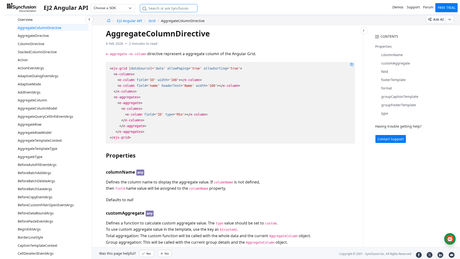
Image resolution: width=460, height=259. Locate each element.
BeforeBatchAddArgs (34, 173)
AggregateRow (29, 124)
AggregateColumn (32, 100)
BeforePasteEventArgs (35, 221)
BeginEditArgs (29, 229)
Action (23, 60)
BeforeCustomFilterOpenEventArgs (46, 205)
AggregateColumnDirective (39, 27)
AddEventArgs (29, 92)
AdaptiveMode (29, 84)
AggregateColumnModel (37, 108)
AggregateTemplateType (37, 148)
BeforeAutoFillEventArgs (37, 164)
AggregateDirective (33, 35)
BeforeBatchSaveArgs (35, 189)
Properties (383, 46)
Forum (428, 7)
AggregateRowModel (35, 132)
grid (152, 20)
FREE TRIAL (446, 7)
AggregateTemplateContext (40, 140)
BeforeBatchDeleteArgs (36, 181)
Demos (397, 7)
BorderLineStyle (30, 237)
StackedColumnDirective (37, 52)
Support (413, 7)
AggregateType (30, 156)
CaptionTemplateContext (37, 245)
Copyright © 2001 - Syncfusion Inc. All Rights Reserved (375, 254)
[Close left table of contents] (89, 19)
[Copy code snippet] (352, 64)
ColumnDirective (31, 43)
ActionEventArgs (31, 68)
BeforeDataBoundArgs (36, 213)
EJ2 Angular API (130, 20)
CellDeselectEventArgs (36, 253)
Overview (25, 19)
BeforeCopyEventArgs (35, 197)
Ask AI (438, 19)
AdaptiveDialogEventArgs (38, 76)
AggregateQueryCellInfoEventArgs (45, 116)
